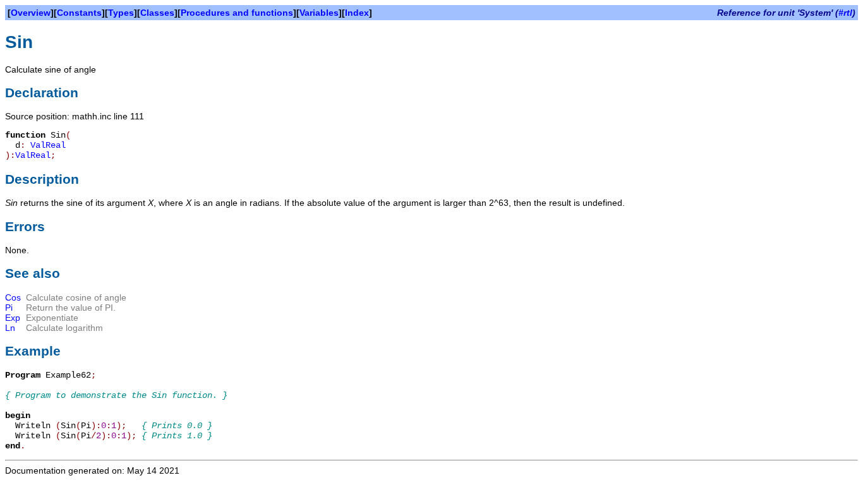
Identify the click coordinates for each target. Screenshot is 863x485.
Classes (157, 13)
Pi (9, 307)
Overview (31, 13)
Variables (319, 13)
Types (121, 13)
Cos (13, 297)
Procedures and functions (237, 13)
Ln (10, 328)
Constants (79, 13)
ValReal (48, 145)
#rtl (845, 13)
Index (357, 13)
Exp (12, 318)
